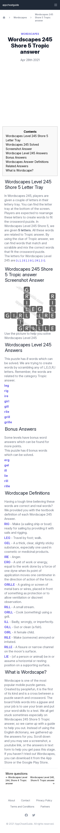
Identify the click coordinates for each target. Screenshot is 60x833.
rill (6, 481)
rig (6, 391)
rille (7, 486)
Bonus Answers (16, 157)
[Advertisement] (30, 89)
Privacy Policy (44, 800)
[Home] (4, 17)
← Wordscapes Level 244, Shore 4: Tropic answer (16, 780)
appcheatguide (10, 4)
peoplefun (28, 689)
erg (7, 460)
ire (6, 396)
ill (5, 470)
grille (8, 422)
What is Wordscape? (19, 170)
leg (6, 385)
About (11, 800)
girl (6, 401)
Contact (25, 800)
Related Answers (17, 166)
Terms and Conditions (22, 806)
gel (6, 465)
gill (6, 406)
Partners (45, 806)
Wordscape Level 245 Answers (27, 153)
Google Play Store (35, 762)
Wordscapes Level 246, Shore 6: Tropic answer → (42, 780)
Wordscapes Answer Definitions (27, 162)
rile (6, 412)
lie (6, 476)
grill (7, 417)
